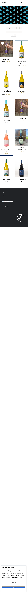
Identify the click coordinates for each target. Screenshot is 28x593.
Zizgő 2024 (6, 59)
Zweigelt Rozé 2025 (6, 151)
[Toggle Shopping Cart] (21, 3)
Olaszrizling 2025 (6, 180)
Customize (14, 582)
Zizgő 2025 (22, 118)
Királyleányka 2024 (6, 92)
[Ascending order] (20, 28)
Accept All (13, 587)
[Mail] (7, 206)
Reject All (13, 584)
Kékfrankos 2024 (22, 180)
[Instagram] (5, 206)
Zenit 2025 (21, 91)
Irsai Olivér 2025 (6, 121)
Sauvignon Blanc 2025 (22, 149)
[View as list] (15, 35)
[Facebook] (3, 206)
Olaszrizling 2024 (21, 62)
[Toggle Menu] (25, 2)
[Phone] (9, 206)
